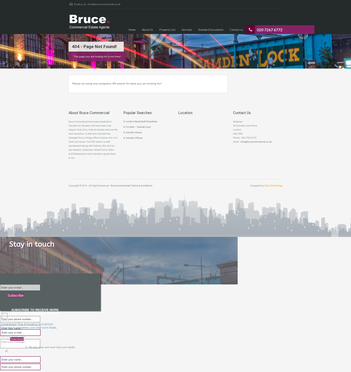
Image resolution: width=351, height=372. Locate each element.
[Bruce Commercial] (90, 24)
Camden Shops (134, 132)
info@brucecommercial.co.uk (104, 4)
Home (132, 29)
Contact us (236, 29)
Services (187, 29)
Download (17, 339)
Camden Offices (134, 138)
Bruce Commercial (120, 185)
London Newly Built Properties (141, 121)
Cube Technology (273, 185)
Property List (167, 29)
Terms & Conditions (142, 185)
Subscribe (15, 295)
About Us (147, 29)
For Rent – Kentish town (138, 127)
